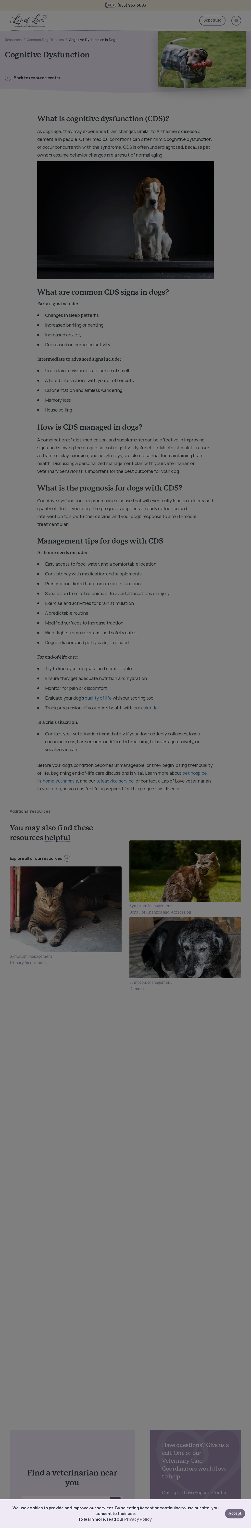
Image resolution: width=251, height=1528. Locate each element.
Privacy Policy (137, 1519)
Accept (235, 1513)
